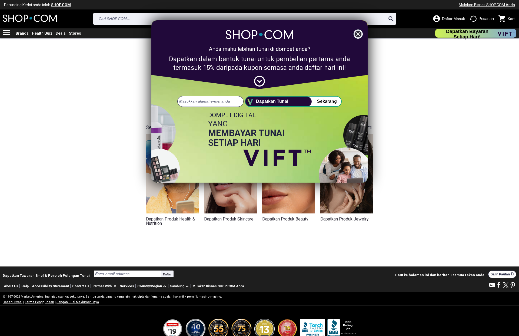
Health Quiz (42, 33)
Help (25, 286)
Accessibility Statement (50, 286)
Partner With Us (104, 286)
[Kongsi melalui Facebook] (499, 285)
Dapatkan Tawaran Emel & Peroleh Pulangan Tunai (46, 275)
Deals (61, 33)
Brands (22, 33)
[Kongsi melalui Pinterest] (513, 285)
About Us (11, 286)
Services (127, 286)
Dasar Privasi (12, 302)
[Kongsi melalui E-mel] (492, 286)
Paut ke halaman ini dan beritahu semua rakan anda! (440, 275)
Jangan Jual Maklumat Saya (77, 302)
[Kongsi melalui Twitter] (506, 285)
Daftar (167, 274)
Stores (75, 33)
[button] (152, 286)
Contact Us (80, 286)
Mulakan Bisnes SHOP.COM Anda (487, 5)
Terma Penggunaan (39, 302)
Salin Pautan (502, 274)
